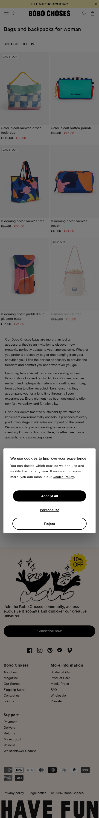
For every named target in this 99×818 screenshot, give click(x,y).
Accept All (49, 496)
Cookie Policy (63, 477)
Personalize (49, 510)
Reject (49, 524)
